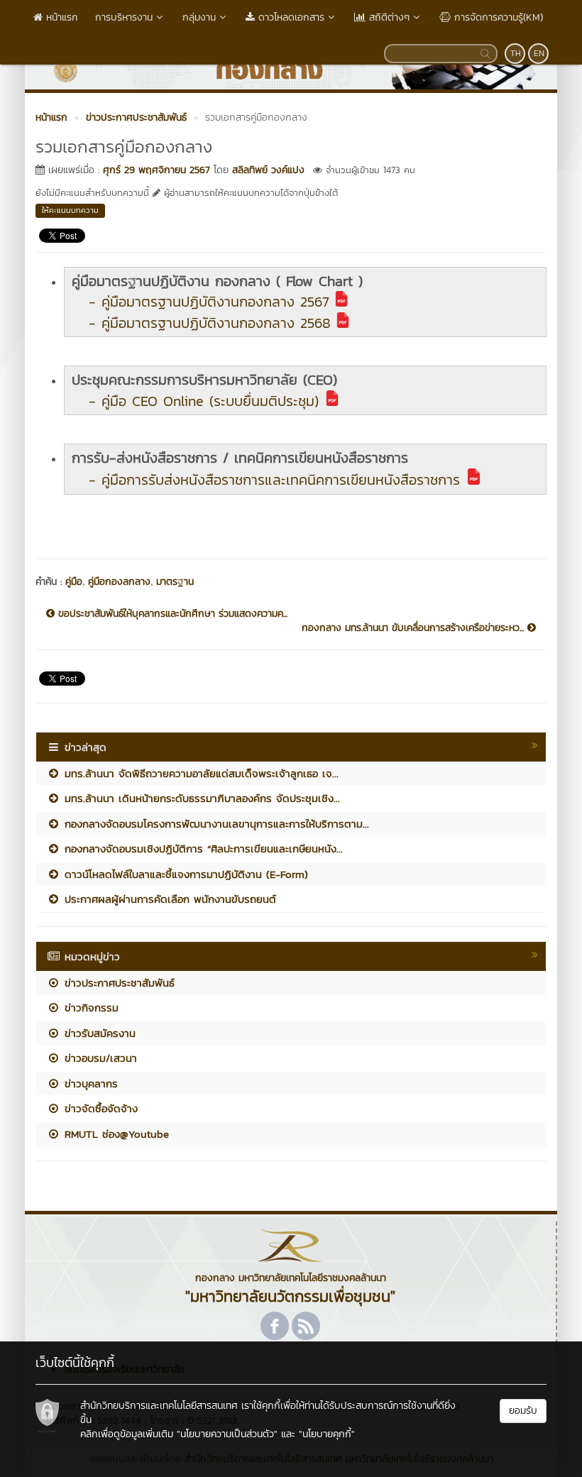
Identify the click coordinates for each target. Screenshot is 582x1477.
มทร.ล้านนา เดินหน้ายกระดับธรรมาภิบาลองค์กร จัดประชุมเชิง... (200, 798)
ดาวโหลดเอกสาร (289, 17)
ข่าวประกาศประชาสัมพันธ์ (117, 982)
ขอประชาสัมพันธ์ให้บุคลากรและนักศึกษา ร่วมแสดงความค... (171, 614)
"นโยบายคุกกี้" (327, 1434)
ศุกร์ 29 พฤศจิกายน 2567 (156, 170)
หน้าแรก (60, 17)
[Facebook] (274, 1326)
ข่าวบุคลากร (89, 1083)
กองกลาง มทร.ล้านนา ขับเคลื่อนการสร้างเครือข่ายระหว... (414, 628)
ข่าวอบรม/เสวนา (98, 1058)
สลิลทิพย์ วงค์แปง (268, 170)
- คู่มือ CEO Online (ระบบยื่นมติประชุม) (204, 401)
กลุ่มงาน (199, 17)
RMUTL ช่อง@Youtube (114, 1134)
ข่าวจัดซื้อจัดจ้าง (99, 1108)
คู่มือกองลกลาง (119, 581)
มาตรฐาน (175, 581)
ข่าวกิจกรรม (89, 1007)
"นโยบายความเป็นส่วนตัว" (227, 1434)
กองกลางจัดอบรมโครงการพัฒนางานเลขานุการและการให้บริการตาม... (214, 824)
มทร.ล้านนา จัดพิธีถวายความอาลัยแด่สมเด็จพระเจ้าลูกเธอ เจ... (199, 773)
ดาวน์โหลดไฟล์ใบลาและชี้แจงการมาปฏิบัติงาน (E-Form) (184, 874)
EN (539, 53)
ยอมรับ (523, 1410)
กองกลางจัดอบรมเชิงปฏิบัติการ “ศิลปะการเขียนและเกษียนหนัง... (201, 848)
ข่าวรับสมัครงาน (98, 1033)
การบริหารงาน (124, 17)
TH (515, 53)
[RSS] (306, 1326)
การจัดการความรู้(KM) (497, 17)
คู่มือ (73, 581)
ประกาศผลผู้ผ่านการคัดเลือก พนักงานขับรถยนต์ (168, 899)
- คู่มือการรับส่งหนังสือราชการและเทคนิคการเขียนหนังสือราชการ (274, 479)
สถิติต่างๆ (388, 17)
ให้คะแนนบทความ (70, 210)
